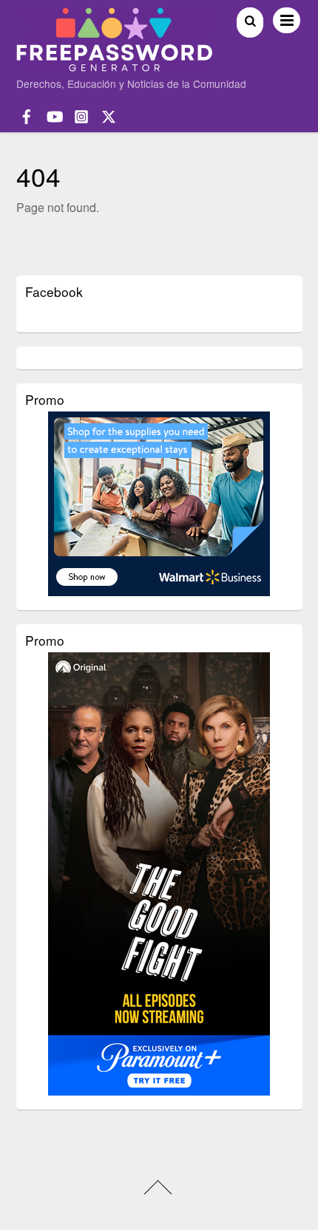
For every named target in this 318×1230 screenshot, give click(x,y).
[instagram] (81, 114)
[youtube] (54, 114)
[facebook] (26, 114)
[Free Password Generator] (115, 65)
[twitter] (108, 114)
